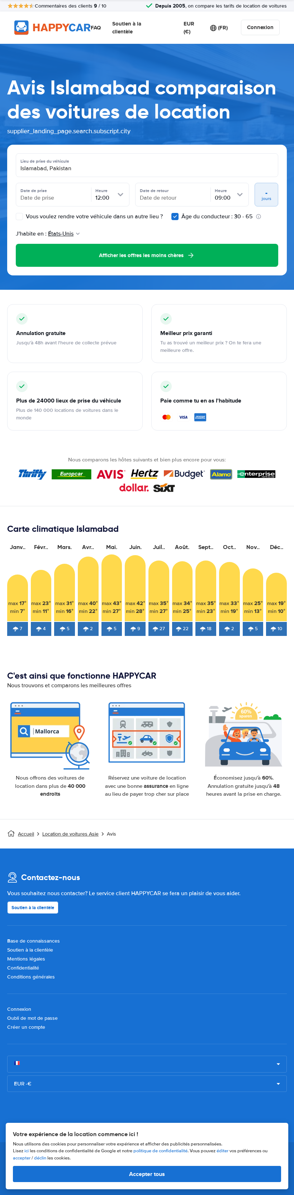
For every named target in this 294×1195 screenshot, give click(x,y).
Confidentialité (23, 968)
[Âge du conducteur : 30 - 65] (175, 216)
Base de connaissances (33, 941)
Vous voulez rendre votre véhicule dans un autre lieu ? (93, 216)
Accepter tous (147, 1174)
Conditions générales (31, 977)
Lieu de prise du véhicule (44, 161)
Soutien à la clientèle (126, 28)
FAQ (96, 28)
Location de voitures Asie (70, 834)
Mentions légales (26, 959)
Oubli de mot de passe (32, 1018)
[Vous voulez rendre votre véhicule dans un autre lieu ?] (19, 216)
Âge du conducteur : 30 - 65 (217, 216)
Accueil (26, 834)
